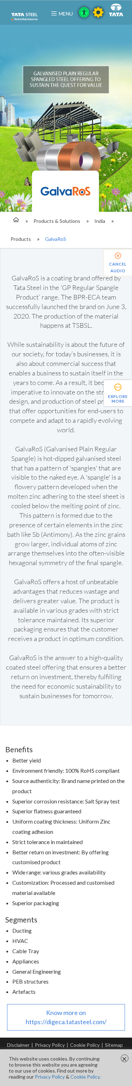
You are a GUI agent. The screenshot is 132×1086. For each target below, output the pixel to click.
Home (15, 221)
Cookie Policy (85, 1045)
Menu (66, 14)
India (99, 221)
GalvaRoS (55, 239)
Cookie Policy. (85, 1077)
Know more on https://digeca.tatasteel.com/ (66, 1017)
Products (21, 239)
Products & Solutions (56, 221)
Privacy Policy (50, 1045)
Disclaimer (18, 1045)
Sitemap (114, 1045)
